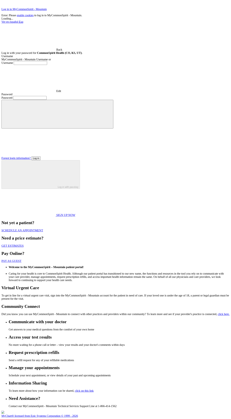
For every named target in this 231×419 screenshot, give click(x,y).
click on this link (84, 390)
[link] (31, 49)
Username (7, 62)
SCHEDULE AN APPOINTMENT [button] (22, 230)
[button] (57, 114)
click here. (224, 314)
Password (6, 97)
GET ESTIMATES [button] (12, 245)
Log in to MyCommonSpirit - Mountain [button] (24, 9)
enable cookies (25, 15)
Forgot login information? (16, 158)
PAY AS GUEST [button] (11, 260)
